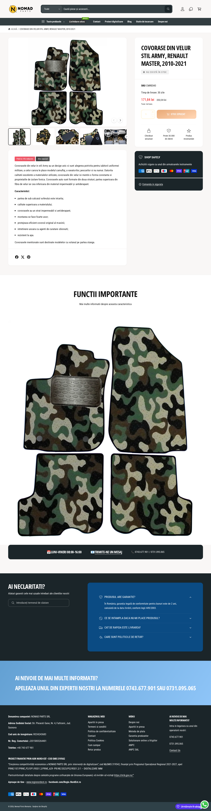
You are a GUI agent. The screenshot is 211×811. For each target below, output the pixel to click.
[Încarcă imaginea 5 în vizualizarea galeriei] (115, 136)
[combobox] (117, 9)
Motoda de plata (137, 731)
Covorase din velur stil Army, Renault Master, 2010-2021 (47, 29)
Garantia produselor (138, 735)
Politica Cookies (96, 740)
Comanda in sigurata (152, 184)
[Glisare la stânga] (114, 120)
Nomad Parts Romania (23, 806)
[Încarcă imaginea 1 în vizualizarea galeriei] (19, 136)
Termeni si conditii (97, 726)
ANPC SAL (134, 749)
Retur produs (94, 749)
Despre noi (134, 722)
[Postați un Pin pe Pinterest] (29, 257)
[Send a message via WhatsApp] (204, 804)
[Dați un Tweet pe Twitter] (23, 257)
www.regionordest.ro (36, 782)
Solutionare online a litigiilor (143, 740)
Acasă (14, 29)
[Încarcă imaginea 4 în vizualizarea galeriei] (91, 136)
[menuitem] (53, 21)
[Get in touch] (191, 9)
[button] (199, 9)
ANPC (131, 745)
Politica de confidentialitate (102, 731)
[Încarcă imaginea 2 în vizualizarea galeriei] (43, 136)
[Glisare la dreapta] (120, 120)
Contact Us (174, 750)
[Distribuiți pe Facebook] (17, 257)
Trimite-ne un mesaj (108, 552)
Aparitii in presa (96, 722)
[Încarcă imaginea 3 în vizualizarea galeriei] (67, 136)
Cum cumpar (94, 745)
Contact (92, 735)
